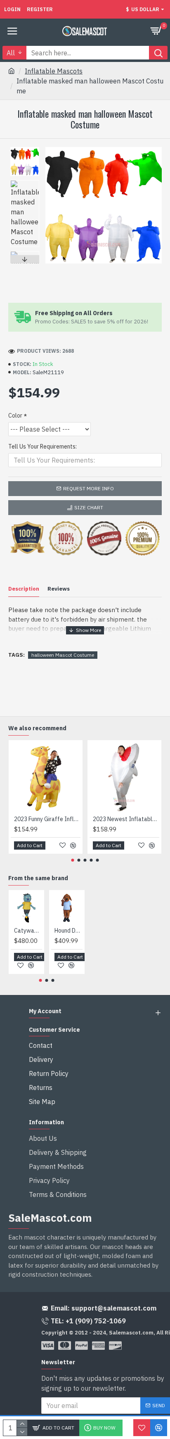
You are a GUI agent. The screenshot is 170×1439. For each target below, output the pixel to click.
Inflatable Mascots (54, 71)
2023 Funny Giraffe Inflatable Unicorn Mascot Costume (47, 819)
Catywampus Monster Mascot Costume (28, 930)
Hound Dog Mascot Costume (68, 930)
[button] (24, 149)
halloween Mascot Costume (62, 655)
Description (23, 589)
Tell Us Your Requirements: (42, 446)
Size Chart (88, 507)
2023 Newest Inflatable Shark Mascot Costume (126, 819)
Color (15, 415)
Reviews (58, 589)
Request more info (88, 488)
